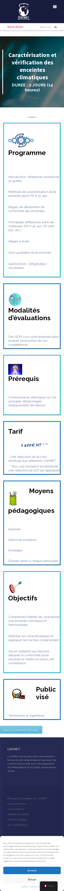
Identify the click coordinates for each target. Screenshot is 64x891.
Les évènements (16, 803)
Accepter (32, 870)
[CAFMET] (23, 11)
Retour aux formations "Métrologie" (21, 729)
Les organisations (17, 825)
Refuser (32, 879)
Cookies (24, 886)
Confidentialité (36, 886)
